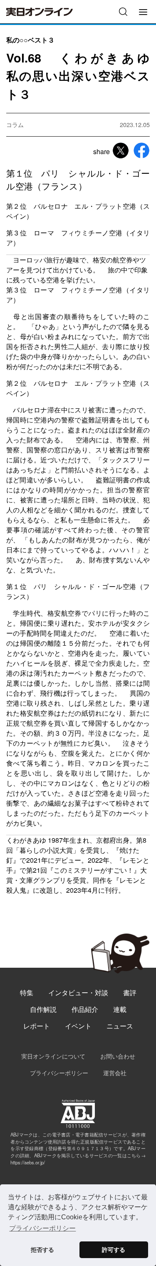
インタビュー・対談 (78, 992)
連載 (119, 1009)
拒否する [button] (42, 1249)
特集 (26, 992)
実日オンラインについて (53, 1055)
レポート (36, 1026)
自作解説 (43, 1009)
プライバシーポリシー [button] (42, 1228)
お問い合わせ (117, 1055)
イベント (78, 1026)
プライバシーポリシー (59, 1072)
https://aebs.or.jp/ (27, 1162)
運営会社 (114, 1072)
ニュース (119, 1026)
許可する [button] (113, 1249)
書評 (129, 992)
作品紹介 (85, 1009)
